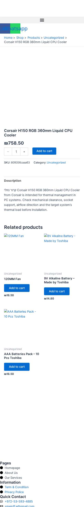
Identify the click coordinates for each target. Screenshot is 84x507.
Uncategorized (56, 162)
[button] (42, 20)
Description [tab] (12, 181)
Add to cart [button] (17, 288)
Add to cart (44, 151)
